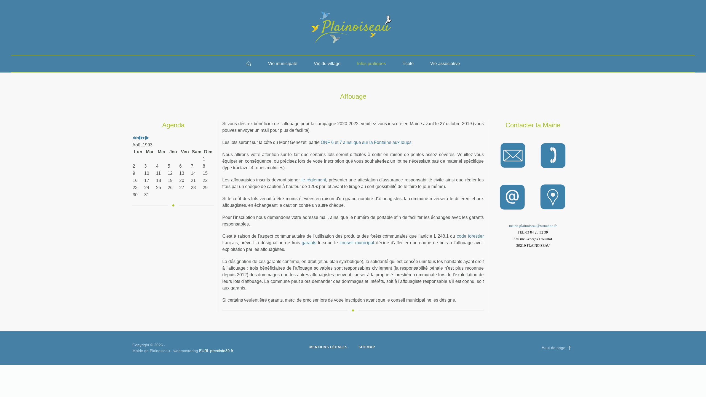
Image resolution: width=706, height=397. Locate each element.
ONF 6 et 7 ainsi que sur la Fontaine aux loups (366, 142)
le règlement (313, 180)
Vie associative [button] (445, 63)
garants (309, 242)
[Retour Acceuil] (353, 27)
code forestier (470, 236)
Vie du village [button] (327, 63)
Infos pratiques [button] (371, 63)
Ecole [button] (408, 63)
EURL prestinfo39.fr (216, 350)
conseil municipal (356, 242)
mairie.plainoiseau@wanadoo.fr (533, 226)
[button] (569, 348)
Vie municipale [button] (282, 63)
